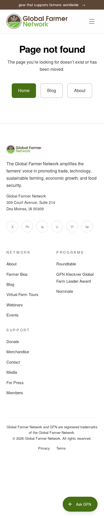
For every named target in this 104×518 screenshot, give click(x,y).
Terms (61, 448)
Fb (27, 226)
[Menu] (92, 21)
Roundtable (66, 263)
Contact (13, 362)
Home (24, 90)
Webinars (14, 304)
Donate (12, 341)
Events (12, 315)
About (79, 90)
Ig (42, 226)
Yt (72, 226)
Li (57, 226)
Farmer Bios (17, 274)
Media (11, 372)
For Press (15, 382)
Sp (87, 226)
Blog (51, 90)
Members (14, 392)
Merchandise (17, 351)
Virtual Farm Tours (22, 294)
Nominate (64, 291)
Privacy (44, 448)
